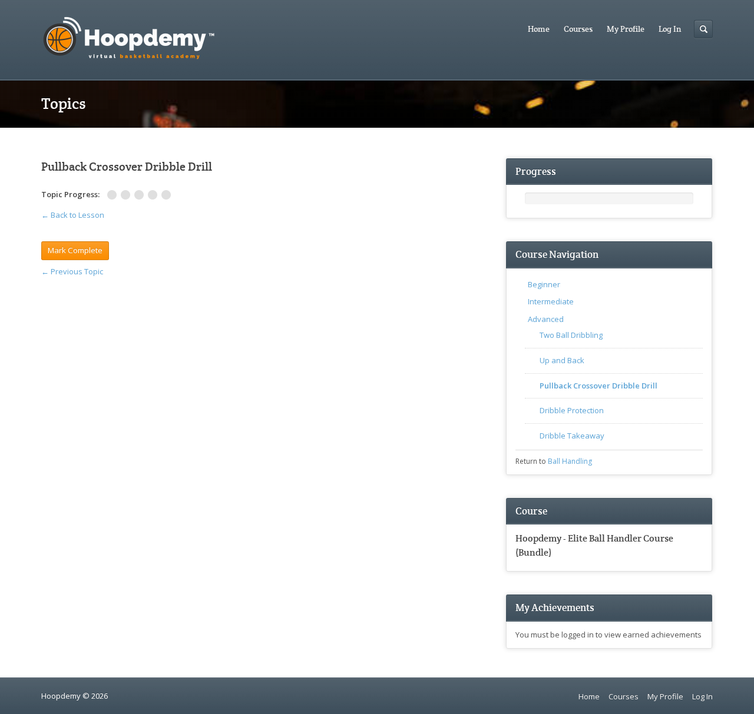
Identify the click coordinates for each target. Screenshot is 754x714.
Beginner (544, 284)
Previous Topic (72, 271)
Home (539, 29)
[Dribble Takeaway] (167, 195)
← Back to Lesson (72, 215)
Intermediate (551, 301)
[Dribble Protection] (154, 195)
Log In (670, 29)
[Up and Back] (127, 195)
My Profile (625, 29)
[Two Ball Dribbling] (114, 195)
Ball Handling (570, 461)
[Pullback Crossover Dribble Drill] (141, 195)
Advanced (546, 319)
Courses (578, 29)
